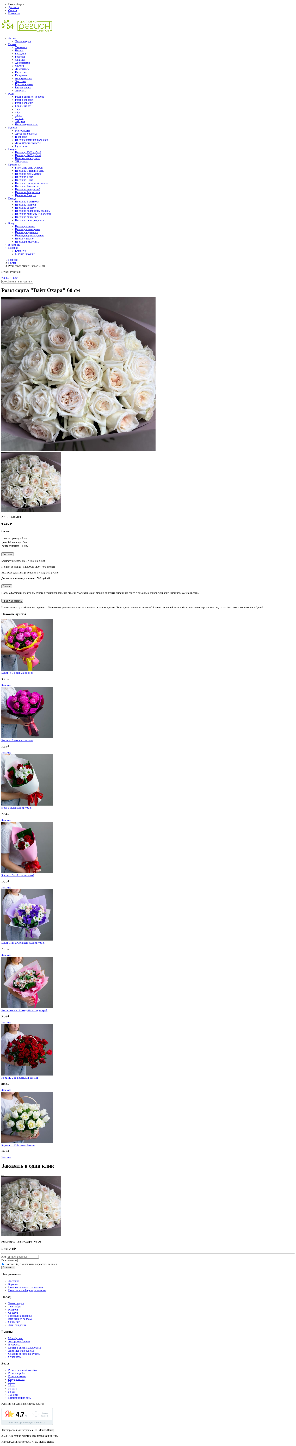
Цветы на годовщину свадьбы (32, 210)
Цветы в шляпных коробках (31, 139)
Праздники (14, 164)
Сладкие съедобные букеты (24, 1353)
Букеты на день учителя (29, 167)
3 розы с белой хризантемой (17, 875)
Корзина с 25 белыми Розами (18, 1145)
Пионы (19, 50)
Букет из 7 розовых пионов (17, 740)
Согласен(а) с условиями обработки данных (31, 1264)
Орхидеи (20, 59)
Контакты (14, 13)
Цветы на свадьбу (25, 207)
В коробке (21, 136)
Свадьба (13, 1312)
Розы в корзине (24, 102)
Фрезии (19, 65)
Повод (12, 198)
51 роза (19, 118)
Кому (11, 223)
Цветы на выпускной (27, 189)
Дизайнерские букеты (28, 142)
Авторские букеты (26, 133)
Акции (12, 38)
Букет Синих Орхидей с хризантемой (23, 942)
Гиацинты (21, 75)
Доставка (13, 7)
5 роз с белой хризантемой (16, 807)
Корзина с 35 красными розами (19, 1077)
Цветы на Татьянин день (29, 170)
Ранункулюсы (23, 87)
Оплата (12, 10)
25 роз (18, 112)
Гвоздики (20, 53)
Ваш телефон (9, 1260)
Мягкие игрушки (25, 253)
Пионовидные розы (26, 124)
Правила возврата (12, 601)
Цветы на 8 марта (25, 195)
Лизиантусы (22, 68)
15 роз (18, 109)
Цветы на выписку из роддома (33, 213)
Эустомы (20, 81)
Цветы (12, 44)
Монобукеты (22, 130)
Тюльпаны (21, 47)
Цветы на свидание (26, 216)
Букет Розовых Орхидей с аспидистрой (24, 1010)
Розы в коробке (24, 99)
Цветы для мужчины (27, 241)
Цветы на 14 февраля (27, 192)
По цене (13, 149)
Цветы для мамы (25, 226)
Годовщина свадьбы (20, 1315)
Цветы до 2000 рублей (28, 155)
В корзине (14, 244)
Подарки (13, 247)
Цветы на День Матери (28, 173)
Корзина (13, 1284)
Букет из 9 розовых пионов (17, 672)
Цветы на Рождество (27, 186)
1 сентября (14, 1306)
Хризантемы (22, 62)
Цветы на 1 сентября (27, 201)
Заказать (6, 685)
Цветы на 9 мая (24, 179)
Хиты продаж (23, 41)
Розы (11, 93)
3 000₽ (13, 278)
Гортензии (21, 72)
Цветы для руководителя (29, 235)
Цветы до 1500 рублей (28, 152)
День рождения (17, 1325)
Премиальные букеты (27, 158)
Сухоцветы (21, 146)
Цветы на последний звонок (31, 183)
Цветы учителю (24, 238)
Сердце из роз (23, 105)
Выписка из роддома (20, 1318)
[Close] (2, 1175)
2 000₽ (5, 278)
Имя (3, 1256)
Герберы (20, 56)
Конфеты (20, 250)
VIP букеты (21, 161)
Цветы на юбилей (25, 204)
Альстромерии (23, 78)
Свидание (14, 1321)
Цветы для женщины (27, 229)
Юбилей (13, 1309)
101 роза (20, 121)
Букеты (12, 127)
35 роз (18, 115)
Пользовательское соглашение (26, 1287)
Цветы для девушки (26, 232)
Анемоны (20, 90)
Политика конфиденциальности (27, 1290)
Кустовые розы (24, 84)
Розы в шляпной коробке (29, 96)
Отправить (8, 1267)
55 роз (11, 1391)
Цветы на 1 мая (24, 176)
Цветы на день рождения (29, 220)
